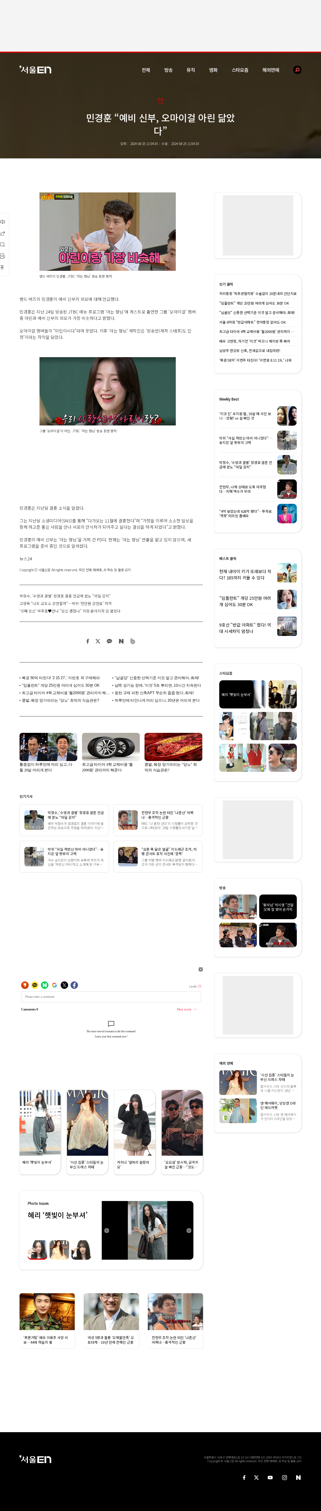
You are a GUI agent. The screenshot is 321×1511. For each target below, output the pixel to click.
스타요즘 (240, 69)
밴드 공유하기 (133, 641)
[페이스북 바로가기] (244, 1477)
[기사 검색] (293, 70)
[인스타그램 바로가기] (284, 1477)
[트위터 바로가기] (256, 1477)
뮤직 (191, 69)
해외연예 (270, 69)
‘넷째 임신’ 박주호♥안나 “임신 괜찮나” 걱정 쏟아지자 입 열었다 (70, 611)
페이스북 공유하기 (87, 641)
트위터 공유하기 (97, 641)
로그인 (297, 1457)
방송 (168, 69)
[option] (147, 1230)
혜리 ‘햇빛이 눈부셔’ (57, 1215)
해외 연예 (226, 1063)
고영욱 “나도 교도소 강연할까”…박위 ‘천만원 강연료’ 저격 (66, 603)
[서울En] (35, 69)
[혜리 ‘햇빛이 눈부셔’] (147, 1230)
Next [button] (188, 1230)
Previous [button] (106, 1230)
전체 (146, 69)
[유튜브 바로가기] (270, 1477)
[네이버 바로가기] (298, 1477)
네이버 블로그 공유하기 (121, 641)
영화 (213, 69)
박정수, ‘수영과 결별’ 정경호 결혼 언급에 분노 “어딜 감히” (65, 596)
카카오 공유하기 (109, 641)
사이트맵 (287, 1457)
